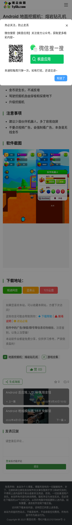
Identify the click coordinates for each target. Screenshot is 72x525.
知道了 (61, 78)
